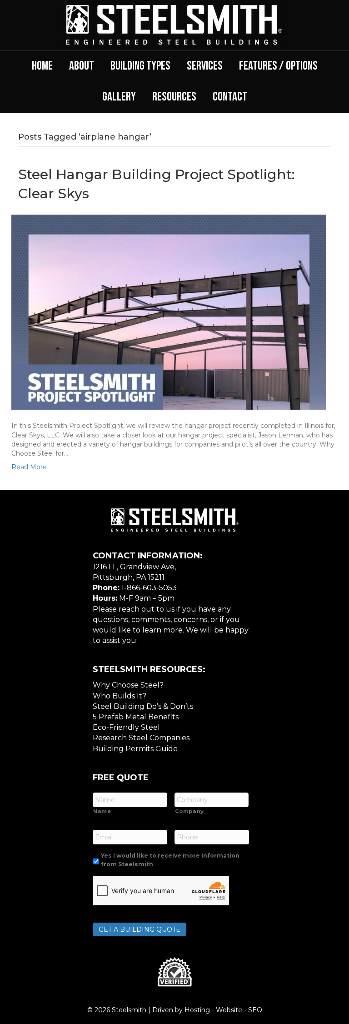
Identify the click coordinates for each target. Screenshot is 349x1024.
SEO (255, 1010)
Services (205, 66)
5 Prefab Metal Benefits (136, 717)
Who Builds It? (119, 696)
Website (229, 1010)
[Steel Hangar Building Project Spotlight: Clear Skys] (168, 311)
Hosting (197, 1010)
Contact (230, 97)
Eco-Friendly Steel (126, 727)
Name (102, 811)
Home (42, 66)
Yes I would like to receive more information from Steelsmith (170, 859)
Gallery (119, 97)
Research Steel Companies (141, 737)
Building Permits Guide (135, 748)
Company (189, 811)
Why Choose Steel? (128, 685)
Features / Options (278, 66)
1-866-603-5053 (149, 587)
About (81, 66)
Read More (29, 467)
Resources (174, 97)
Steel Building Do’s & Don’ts (143, 706)
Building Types (140, 66)
